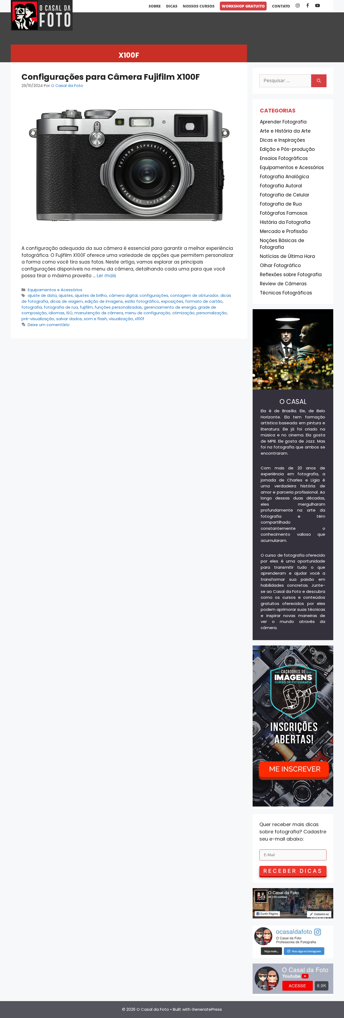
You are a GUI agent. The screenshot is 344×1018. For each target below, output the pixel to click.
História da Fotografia (285, 222)
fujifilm (86, 307)
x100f (139, 319)
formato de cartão (204, 301)
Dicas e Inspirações (282, 140)
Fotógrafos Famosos (283, 213)
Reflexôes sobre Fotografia (291, 274)
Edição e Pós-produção (287, 149)
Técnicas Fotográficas (286, 293)
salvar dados (69, 319)
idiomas (56, 313)
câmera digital (123, 295)
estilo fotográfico (142, 301)
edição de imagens (104, 301)
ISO (69, 313)
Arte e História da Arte (285, 131)
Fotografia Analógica (284, 176)
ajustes (66, 295)
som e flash (95, 319)
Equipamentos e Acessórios (55, 290)
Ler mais (106, 275)
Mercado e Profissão (283, 231)
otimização (183, 313)
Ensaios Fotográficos (284, 158)
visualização (121, 319)
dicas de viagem (66, 301)
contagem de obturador (194, 295)
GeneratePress (207, 1009)
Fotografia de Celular (284, 195)
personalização (211, 313)
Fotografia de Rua (281, 204)
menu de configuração (147, 313)
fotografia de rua (61, 307)
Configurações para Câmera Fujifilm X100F (111, 77)
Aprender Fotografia (283, 122)
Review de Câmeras (283, 283)
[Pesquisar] (319, 80)
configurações (153, 295)
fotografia (32, 307)
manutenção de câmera (98, 313)
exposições (172, 301)
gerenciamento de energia (170, 307)
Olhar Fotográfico (280, 265)
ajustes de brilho (91, 295)
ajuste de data (42, 295)
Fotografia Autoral (281, 186)
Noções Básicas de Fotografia (282, 244)
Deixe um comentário (49, 324)
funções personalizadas (118, 307)
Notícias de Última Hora (287, 256)
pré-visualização (38, 319)
